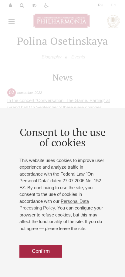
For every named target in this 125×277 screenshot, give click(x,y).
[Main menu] (11, 21)
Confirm (41, 251)
